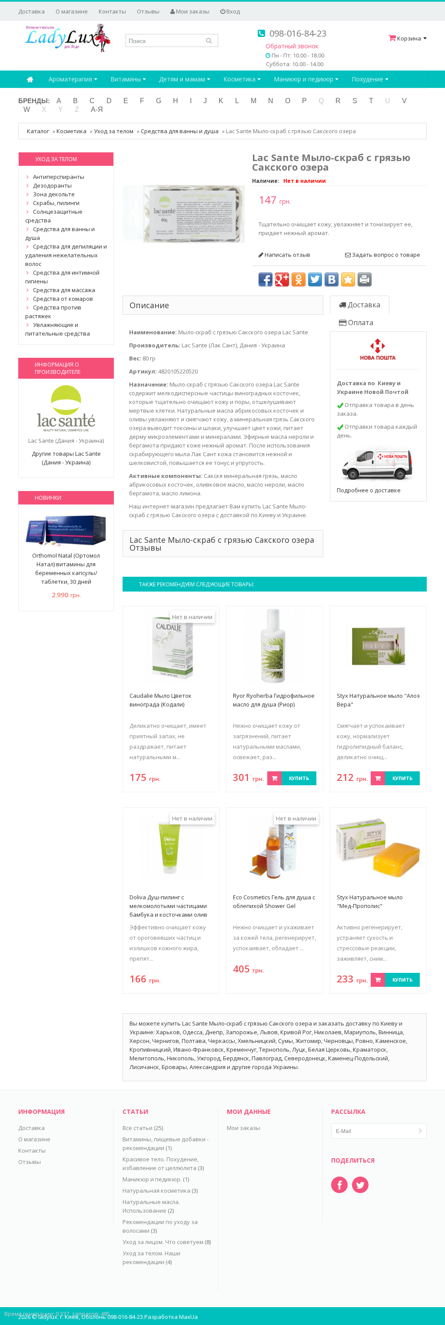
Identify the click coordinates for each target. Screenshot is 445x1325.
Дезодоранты (52, 185)
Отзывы (148, 11)
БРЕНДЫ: (34, 100)
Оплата (359, 322)
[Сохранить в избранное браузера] (348, 279)
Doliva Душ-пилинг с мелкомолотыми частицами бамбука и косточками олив (168, 905)
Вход (232, 11)
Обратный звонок (292, 46)
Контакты (112, 11)
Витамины (126, 79)
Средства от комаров (63, 299)
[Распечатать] (365, 279)
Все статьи (138, 1128)
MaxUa (188, 1317)
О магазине (72, 11)
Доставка (31, 11)
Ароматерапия (71, 79)
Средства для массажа (64, 290)
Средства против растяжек (53, 311)
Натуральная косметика (156, 1190)
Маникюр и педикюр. (152, 1179)
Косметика (240, 79)
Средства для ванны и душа (180, 131)
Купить (299, 778)
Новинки (48, 497)
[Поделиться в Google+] (282, 279)
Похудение (368, 79)
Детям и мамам (183, 79)
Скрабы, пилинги (56, 203)
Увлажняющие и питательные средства (57, 329)
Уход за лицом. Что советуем (163, 1242)
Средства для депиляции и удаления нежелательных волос (66, 255)
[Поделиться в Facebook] (265, 279)
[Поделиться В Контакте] (332, 279)
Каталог (38, 131)
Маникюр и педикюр (304, 79)
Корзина (409, 38)
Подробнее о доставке (369, 490)
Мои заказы (192, 11)
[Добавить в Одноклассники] (299, 279)
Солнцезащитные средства (54, 216)
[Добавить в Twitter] (315, 279)
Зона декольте (54, 194)
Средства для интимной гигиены (62, 277)
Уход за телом (113, 131)
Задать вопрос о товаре (385, 255)
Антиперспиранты (58, 177)
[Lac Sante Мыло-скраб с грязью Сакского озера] (184, 213)
